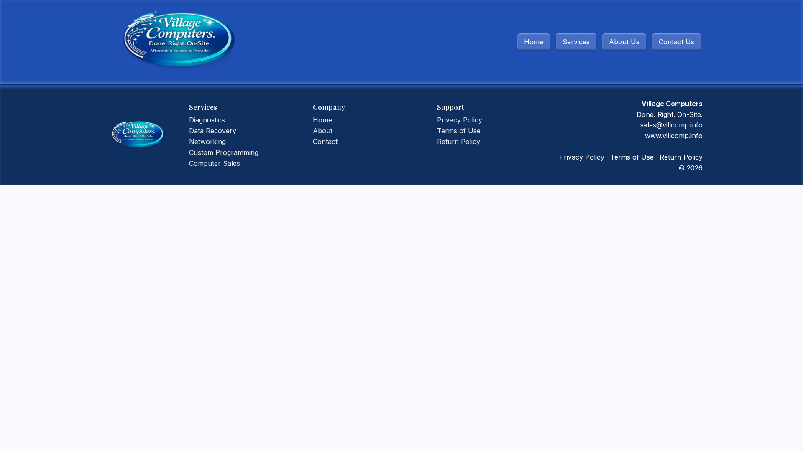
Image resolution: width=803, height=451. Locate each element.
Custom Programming (223, 152)
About (322, 131)
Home (533, 42)
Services (576, 42)
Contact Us (676, 42)
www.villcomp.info (674, 136)
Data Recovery (212, 131)
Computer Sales (214, 163)
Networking (207, 141)
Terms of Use (459, 131)
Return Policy (458, 141)
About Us (624, 42)
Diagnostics (207, 120)
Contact (325, 141)
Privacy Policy (459, 120)
